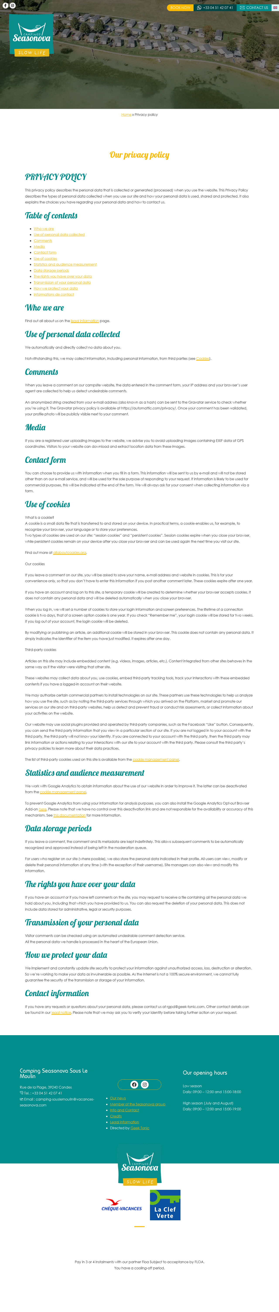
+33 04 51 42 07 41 (218, 7)
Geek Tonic (140, 1128)
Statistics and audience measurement (65, 264)
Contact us (257, 7)
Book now (180, 7)
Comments (43, 240)
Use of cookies (45, 258)
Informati (41, 294)
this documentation (69, 815)
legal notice (61, 1012)
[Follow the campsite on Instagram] (12, 5)
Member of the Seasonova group (137, 1104)
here (42, 809)
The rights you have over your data (63, 276)
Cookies (202, 358)
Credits (116, 1116)
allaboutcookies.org (69, 552)
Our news (118, 1098)
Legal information (124, 1122)
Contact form (45, 252)
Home (126, 114)
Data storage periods (51, 270)
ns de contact (62, 294)
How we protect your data (56, 288)
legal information (85, 320)
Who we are (44, 228)
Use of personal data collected (59, 234)
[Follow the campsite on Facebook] (6, 5)
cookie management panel (156, 759)
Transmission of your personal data (62, 282)
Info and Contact (124, 1110)
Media (39, 246)
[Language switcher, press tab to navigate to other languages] (275, 7)
